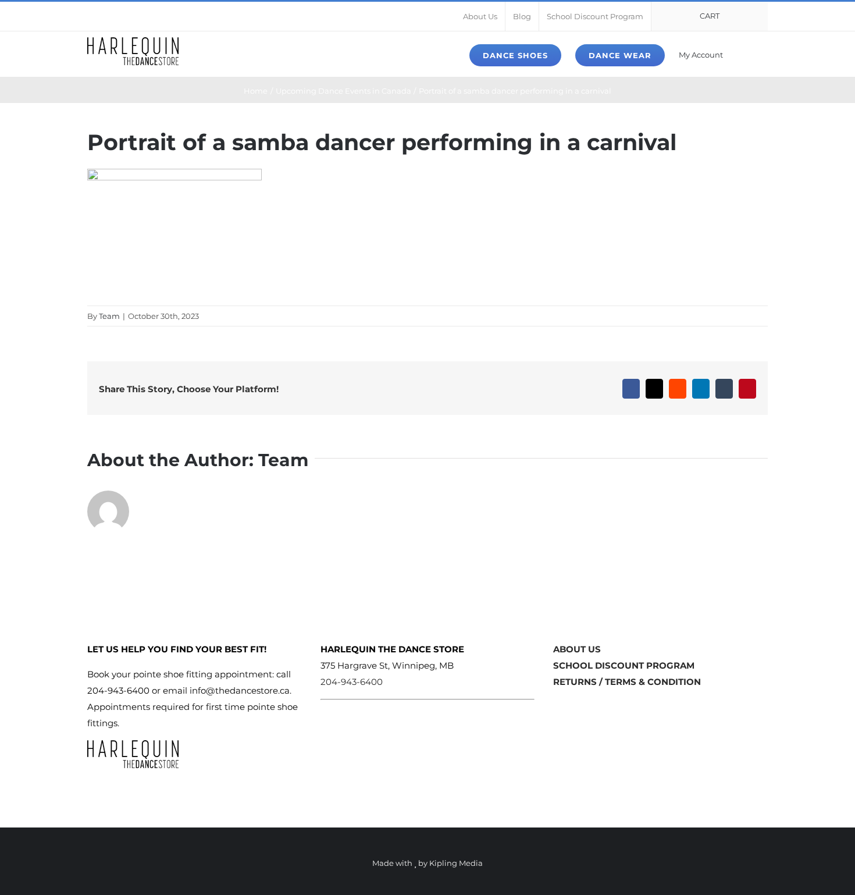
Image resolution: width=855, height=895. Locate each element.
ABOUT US (577, 649)
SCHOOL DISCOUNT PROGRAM (623, 665)
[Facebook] (557, 706)
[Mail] (593, 706)
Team (109, 316)
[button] (751, 54)
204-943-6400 (351, 681)
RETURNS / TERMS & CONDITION (627, 681)
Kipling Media (456, 863)
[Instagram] (575, 706)
